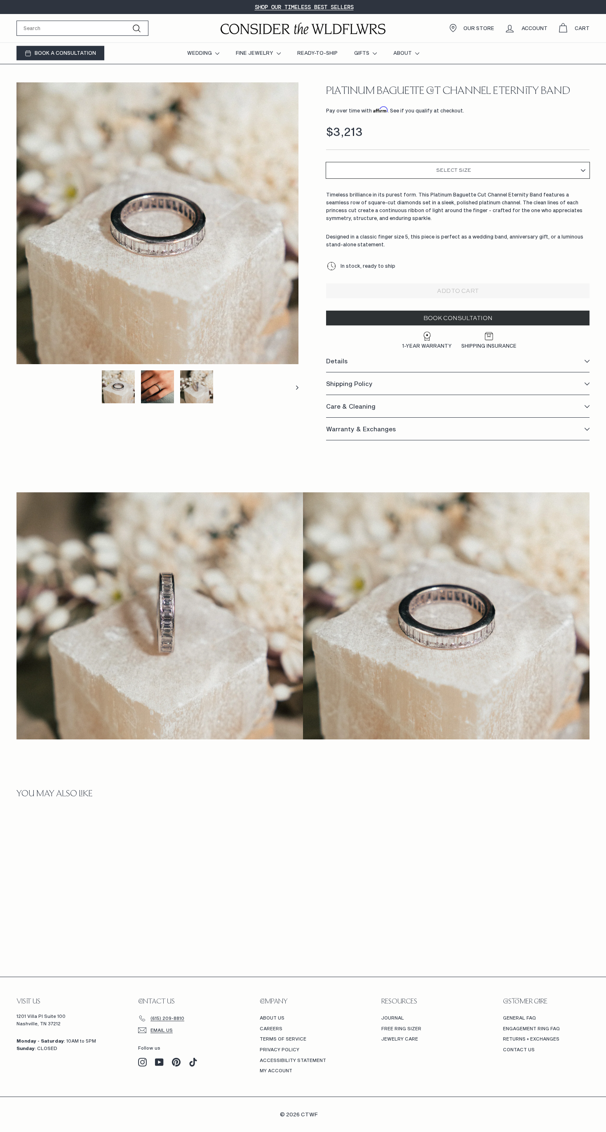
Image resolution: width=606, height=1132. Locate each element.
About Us (272, 1017)
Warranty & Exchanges (361, 429)
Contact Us (519, 1049)
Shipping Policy (349, 384)
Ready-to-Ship (317, 53)
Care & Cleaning (351, 406)
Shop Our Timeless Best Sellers (304, 7)
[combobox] (82, 28)
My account (276, 1070)
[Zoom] (157, 223)
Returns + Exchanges (531, 1038)
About (403, 53)
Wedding (200, 53)
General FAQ (519, 1017)
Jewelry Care (399, 1038)
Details (337, 361)
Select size (453, 170)
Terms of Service (283, 1038)
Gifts (362, 53)
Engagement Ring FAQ (531, 1028)
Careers (271, 1028)
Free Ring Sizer (401, 1028)
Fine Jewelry (255, 53)
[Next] (293, 386)
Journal (392, 1017)
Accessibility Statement (293, 1060)
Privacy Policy (279, 1049)
